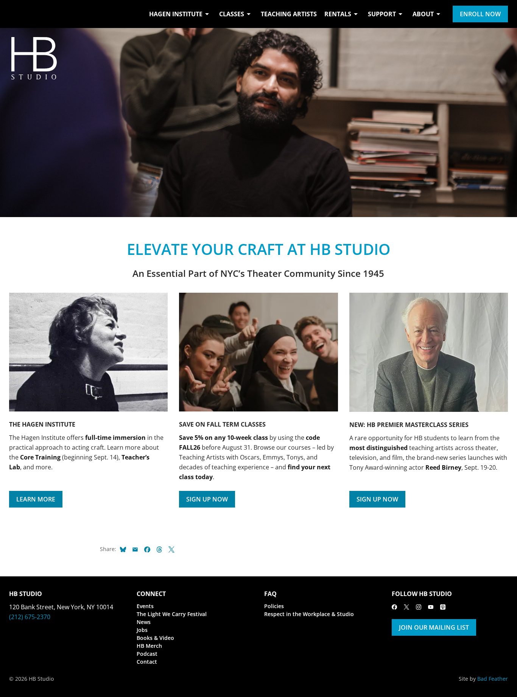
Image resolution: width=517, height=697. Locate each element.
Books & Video (155, 637)
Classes (231, 14)
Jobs (142, 629)
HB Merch (149, 645)
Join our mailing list (434, 627)
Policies (274, 606)
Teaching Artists (289, 14)
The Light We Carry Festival (172, 614)
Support (382, 14)
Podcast (147, 653)
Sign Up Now (207, 499)
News (144, 622)
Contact (147, 661)
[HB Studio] (16, 14)
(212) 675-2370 (29, 617)
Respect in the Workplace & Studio (309, 614)
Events (145, 606)
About (423, 14)
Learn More (35, 499)
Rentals (337, 14)
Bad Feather (492, 678)
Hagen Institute (175, 14)
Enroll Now (480, 14)
